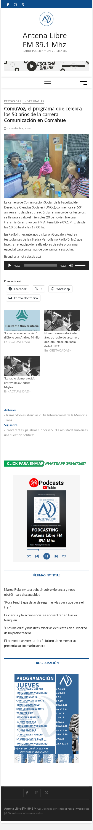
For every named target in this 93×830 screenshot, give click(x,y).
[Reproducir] (10, 265)
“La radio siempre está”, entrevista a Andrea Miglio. (19, 382)
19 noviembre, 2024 (18, 128)
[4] (66, 758)
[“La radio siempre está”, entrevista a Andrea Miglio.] (22, 366)
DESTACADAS (12, 101)
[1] (19, 758)
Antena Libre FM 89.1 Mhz (45, 40)
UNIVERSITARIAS (33, 101)
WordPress (82, 808)
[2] (35, 758)
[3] (50, 758)
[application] (46, 265)
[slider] (81, 265)
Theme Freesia (66, 808)
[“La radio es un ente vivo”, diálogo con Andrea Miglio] (22, 320)
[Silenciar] (71, 265)
